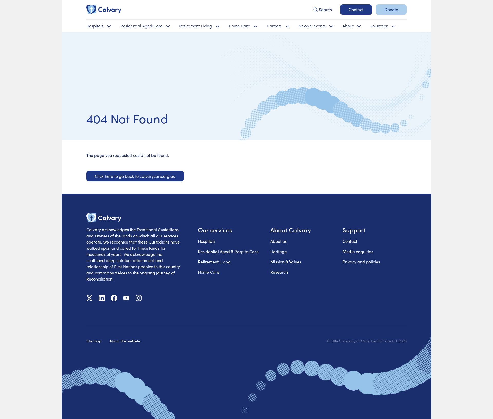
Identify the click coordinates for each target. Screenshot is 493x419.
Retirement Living (214, 261)
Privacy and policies (361, 261)
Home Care (208, 272)
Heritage (278, 251)
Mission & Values (285, 261)
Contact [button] (356, 9)
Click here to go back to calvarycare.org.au (135, 176)
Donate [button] (391, 9)
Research (279, 272)
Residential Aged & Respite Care (228, 251)
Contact (350, 241)
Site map (93, 340)
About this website (125, 340)
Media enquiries (358, 251)
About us (278, 241)
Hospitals (206, 241)
